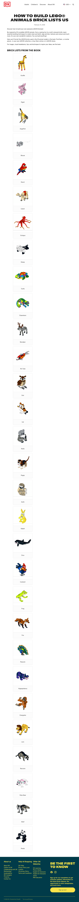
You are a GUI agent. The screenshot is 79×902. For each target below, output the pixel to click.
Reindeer (23, 342)
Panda (23, 848)
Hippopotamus (22, 688)
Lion (22, 742)
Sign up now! (63, 890)
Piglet (23, 102)
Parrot (23, 182)
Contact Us (7, 879)
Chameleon (22, 315)
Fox (23, 635)
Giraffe (23, 75)
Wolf (22, 822)
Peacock (22, 662)
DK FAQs (21, 865)
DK (8, 899)
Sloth (22, 502)
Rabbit (23, 529)
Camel (23, 209)
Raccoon (22, 768)
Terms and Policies (28, 899)
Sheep (23, 262)
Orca (22, 555)
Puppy (23, 475)
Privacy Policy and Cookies (23, 868)
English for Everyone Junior (39, 875)
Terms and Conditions (25, 873)
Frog (22, 608)
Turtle (23, 289)
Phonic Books (37, 870)
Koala (22, 449)
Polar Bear (23, 795)
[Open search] (73, 4)
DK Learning (37, 868)
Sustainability (8, 873)
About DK (7, 865)
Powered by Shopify (15, 899)
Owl (22, 395)
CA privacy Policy (23, 871)
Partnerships (7, 871)
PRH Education (37, 877)
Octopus (22, 235)
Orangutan (23, 715)
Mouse (23, 155)
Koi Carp (22, 369)
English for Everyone (39, 872)
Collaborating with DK (10, 869)
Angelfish (23, 129)
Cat (23, 422)
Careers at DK (8, 867)
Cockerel (22, 582)
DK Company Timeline (8, 876)
